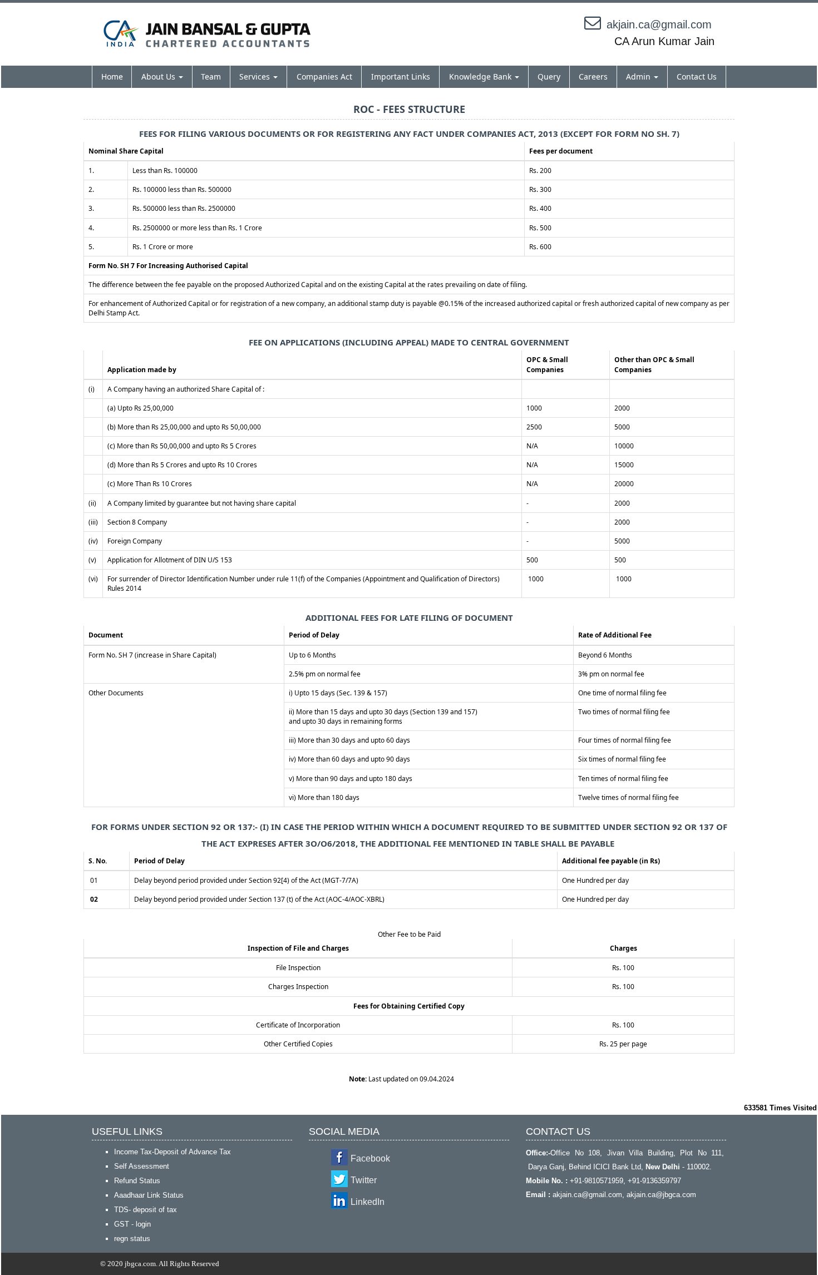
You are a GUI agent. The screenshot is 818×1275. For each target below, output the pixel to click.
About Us (159, 76)
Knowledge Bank (481, 76)
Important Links (400, 76)
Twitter (364, 1180)
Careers (593, 76)
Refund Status (137, 1181)
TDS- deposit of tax (145, 1209)
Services (255, 76)
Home (112, 76)
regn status (132, 1238)
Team (211, 76)
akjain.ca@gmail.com (659, 24)
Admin (639, 76)
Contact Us (697, 76)
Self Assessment (141, 1166)
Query (549, 76)
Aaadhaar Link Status (149, 1195)
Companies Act (324, 76)
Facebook (370, 1158)
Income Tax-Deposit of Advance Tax (172, 1152)
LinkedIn (368, 1202)
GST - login (132, 1224)
